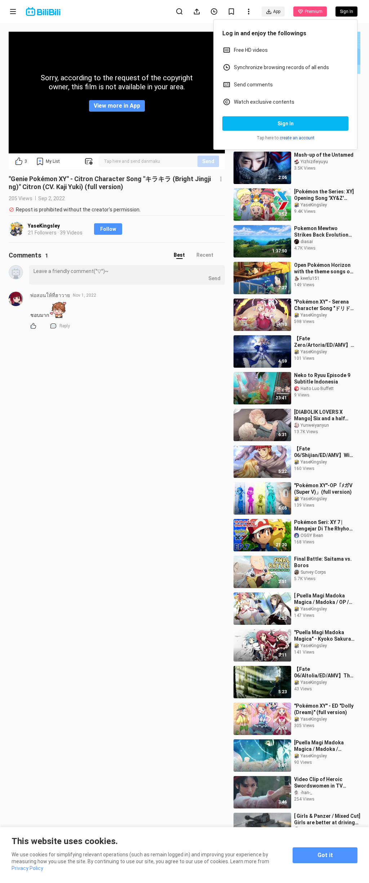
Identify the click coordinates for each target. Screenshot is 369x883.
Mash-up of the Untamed (324, 155)
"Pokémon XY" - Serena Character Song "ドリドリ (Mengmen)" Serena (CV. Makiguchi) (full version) (322, 305)
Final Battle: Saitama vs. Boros (323, 562)
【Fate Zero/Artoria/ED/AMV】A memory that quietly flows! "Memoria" (324, 342)
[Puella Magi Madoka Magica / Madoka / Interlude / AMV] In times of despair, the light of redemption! (323, 746)
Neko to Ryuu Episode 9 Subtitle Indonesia (322, 378)
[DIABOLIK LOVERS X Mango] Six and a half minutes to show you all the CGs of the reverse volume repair (322, 415)
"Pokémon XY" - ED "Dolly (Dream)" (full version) (324, 709)
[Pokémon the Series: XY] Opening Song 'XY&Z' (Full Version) (324, 195)
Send (208, 161)
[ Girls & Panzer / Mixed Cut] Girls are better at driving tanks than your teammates (327, 819)
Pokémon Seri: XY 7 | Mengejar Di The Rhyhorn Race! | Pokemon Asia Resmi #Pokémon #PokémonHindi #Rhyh (324, 525)
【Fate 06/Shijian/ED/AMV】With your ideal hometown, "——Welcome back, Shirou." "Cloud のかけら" (324, 452)
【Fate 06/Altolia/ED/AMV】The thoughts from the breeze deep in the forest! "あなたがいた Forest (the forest (323, 672)
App (276, 11)
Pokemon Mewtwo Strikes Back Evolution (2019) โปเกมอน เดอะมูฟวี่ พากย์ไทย (323, 231)
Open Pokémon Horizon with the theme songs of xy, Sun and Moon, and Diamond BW (323, 268)
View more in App (117, 105)
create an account (297, 137)
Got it (325, 855)
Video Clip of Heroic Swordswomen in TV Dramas (318, 782)
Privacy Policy (27, 868)
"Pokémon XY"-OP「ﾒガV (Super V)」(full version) (323, 489)
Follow (108, 229)
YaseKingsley (44, 226)
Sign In (285, 123)
